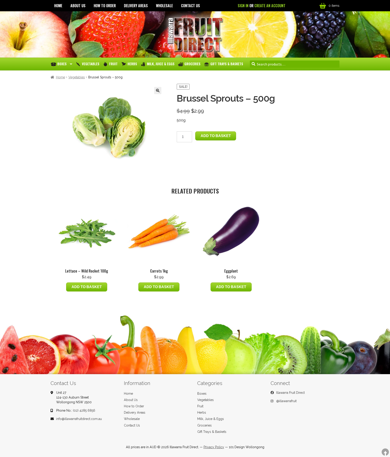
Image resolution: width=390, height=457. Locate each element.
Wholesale (164, 5)
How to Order (105, 5)
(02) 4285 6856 (84, 410)
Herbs (132, 63)
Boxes (62, 63)
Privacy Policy (214, 447)
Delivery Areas (136, 5)
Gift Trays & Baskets (226, 63)
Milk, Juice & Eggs (160, 63)
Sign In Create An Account (262, 5)
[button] (157, 90)
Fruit (113, 63)
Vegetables (90, 63)
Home (58, 5)
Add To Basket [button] (87, 287)
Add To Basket (216, 136)
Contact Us (190, 5)
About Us (78, 5)
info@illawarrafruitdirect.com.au (79, 419)
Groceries (192, 63)
